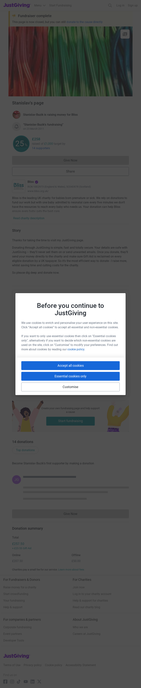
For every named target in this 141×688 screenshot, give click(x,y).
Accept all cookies (70, 365)
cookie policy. (76, 349)
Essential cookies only (70, 376)
